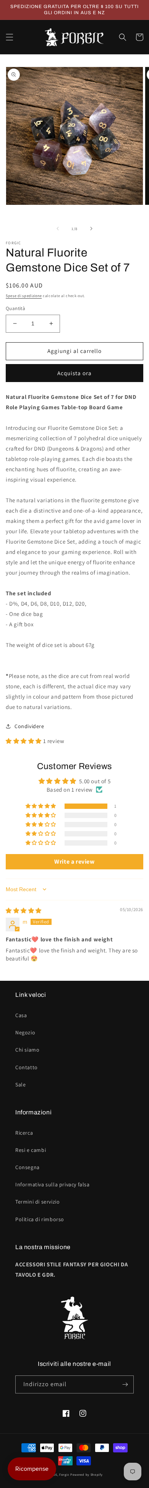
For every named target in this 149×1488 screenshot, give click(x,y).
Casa (21, 1015)
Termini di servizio (37, 1201)
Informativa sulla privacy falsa (52, 1184)
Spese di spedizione (24, 295)
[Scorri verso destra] (91, 228)
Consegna (27, 1167)
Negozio (25, 1032)
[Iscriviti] (125, 1384)
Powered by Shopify (86, 1474)
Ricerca (24, 1132)
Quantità (15, 308)
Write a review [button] (74, 862)
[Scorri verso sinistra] (57, 228)
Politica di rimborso (39, 1219)
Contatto (26, 1067)
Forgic (64, 1474)
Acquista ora (74, 373)
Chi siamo (27, 1049)
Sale (20, 1084)
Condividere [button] (29, 726)
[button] (9, 37)
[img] (24, 910)
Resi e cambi (30, 1150)
